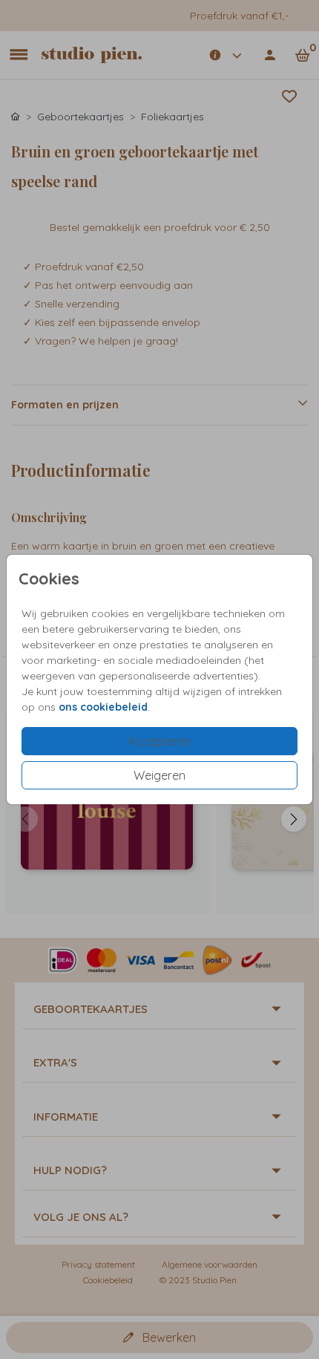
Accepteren (159, 741)
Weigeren (159, 775)
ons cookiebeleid (103, 707)
